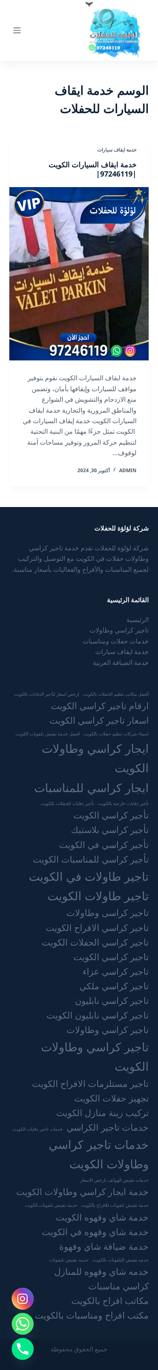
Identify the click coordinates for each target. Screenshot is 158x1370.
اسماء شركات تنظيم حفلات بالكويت (116, 734)
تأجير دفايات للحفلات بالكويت (67, 803)
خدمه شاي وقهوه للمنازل (101, 1271)
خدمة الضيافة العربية (121, 662)
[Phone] (23, 1349)
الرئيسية (137, 619)
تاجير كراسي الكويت (111, 957)
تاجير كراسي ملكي (114, 986)
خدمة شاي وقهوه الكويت (102, 1217)
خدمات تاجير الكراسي (107, 1127)
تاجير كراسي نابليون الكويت (98, 1015)
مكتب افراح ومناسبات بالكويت (92, 1315)
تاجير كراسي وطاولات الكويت (94, 1056)
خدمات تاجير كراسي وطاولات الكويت (98, 1154)
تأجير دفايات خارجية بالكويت (123, 803)
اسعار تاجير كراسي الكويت (99, 720)
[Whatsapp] (23, 1324)
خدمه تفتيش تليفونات (69, 1260)
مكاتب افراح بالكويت (110, 1300)
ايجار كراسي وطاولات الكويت (95, 758)
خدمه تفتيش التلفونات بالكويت (120, 1260)
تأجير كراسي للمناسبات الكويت (91, 859)
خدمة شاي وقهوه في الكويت (95, 1232)
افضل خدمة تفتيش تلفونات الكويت (47, 734)
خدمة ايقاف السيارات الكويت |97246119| (93, 169)
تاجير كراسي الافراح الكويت (97, 927)
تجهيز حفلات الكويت (111, 1098)
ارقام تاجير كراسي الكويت (100, 706)
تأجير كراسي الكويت (111, 815)
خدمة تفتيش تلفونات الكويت (51, 1205)
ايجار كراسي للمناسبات (91, 788)
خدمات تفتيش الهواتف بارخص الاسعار (114, 1180)
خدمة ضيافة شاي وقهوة (104, 1246)
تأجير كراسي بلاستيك (110, 829)
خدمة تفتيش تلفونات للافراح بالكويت (115, 1205)
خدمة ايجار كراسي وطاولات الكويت (82, 1191)
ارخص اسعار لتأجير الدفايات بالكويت (46, 694)
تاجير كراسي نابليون (112, 1000)
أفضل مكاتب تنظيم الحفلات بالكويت (116, 694)
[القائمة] (17, 30)
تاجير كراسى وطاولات (107, 912)
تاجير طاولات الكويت (98, 896)
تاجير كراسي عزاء (116, 971)
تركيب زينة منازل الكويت (102, 1113)
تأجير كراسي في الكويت (104, 844)
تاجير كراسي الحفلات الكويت (95, 942)
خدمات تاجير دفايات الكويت (38, 1129)
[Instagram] (23, 1299)
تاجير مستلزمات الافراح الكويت (90, 1083)
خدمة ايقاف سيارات (117, 149)
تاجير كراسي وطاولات (119, 630)
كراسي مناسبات (118, 1286)
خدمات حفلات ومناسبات (116, 641)
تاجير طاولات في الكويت (89, 876)
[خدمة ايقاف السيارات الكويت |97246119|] (78, 274)
